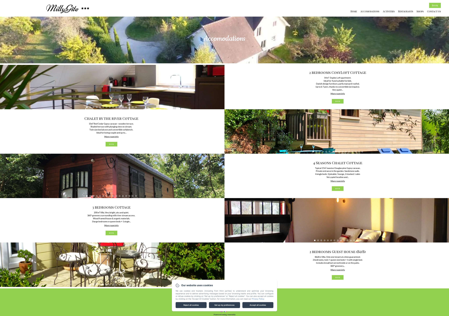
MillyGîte (61, 8)
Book (435, 5)
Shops (420, 11)
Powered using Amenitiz (224, 315)
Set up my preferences (224, 305)
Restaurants (405, 11)
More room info (338, 93)
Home (354, 11)
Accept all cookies (258, 305)
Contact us (434, 11)
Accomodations (369, 11)
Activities (389, 11)
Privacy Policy (258, 299)
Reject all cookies (191, 305)
